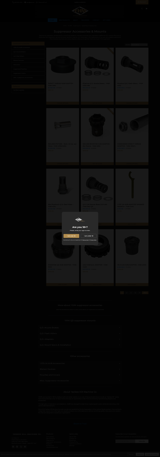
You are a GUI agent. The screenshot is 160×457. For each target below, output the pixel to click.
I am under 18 (88, 236)
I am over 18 (71, 236)
